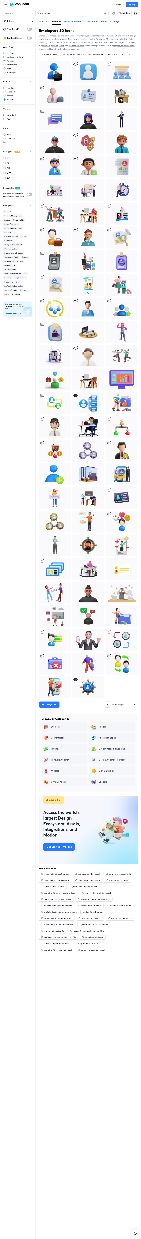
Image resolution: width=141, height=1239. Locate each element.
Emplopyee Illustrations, (49, 49)
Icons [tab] (104, 22)
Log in (119, 5)
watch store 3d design (119, 880)
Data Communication (12, 274)
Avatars (7, 220)
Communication (10, 249)
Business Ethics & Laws (12, 228)
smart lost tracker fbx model (95, 924)
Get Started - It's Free (59, 847)
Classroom (16, 294)
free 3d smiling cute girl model (57, 899)
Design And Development (112, 760)
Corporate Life (18, 220)
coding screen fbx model (89, 874)
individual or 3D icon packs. (101, 42)
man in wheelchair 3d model (98, 893)
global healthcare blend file (56, 880)
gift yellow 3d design (94, 937)
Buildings (7, 278)
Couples (25, 257)
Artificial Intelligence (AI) (13, 286)
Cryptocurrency (20, 278)
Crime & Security (10, 290)
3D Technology (10, 269)
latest (61, 45)
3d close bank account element (58, 905)
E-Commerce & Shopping (112, 749)
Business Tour (9, 232)
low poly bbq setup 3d (54, 931)
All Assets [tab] (43, 22)
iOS (25, 274)
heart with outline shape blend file (88, 931)
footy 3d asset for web (88, 943)
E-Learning (8, 282)
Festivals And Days (60, 760)
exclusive (46, 45)
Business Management (13, 216)
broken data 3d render (91, 905)
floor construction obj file (89, 880)
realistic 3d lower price (54, 886)
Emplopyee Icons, (68, 49)
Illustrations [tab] (92, 22)
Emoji (18, 282)
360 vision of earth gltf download (95, 899)
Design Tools (9, 261)
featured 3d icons (76, 45)
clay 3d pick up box (94, 912)
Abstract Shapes (107, 738)
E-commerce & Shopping (13, 253)
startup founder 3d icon (121, 918)
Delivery (23, 290)
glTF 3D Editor (123, 13)
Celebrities (8, 241)
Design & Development (13, 245)
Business (7, 212)
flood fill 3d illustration (120, 905)
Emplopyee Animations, (124, 45)
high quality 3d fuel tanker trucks (59, 924)
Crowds (20, 261)
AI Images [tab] (115, 22)
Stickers (103, 782)
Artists (23, 236)
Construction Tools (11, 257)
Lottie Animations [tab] (73, 22)
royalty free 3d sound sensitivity (58, 918)
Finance (55, 749)
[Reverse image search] (105, 13)
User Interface (58, 738)
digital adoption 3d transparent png (60, 912)
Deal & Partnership (11, 224)
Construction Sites (11, 236)
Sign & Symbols (107, 771)
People (102, 727)
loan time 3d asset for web (85, 886)
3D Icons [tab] (56, 21)
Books (6, 294)
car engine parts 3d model (93, 950)
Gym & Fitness (58, 782)
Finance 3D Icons (115, 54)
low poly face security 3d (120, 874)
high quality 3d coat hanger (56, 874)
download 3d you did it (91, 918)
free (58, 36)
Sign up (132, 5)
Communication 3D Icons (73, 54)
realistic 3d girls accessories (56, 943)
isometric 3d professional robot (58, 950)
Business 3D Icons (96, 54)
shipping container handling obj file (60, 937)
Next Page (47, 704)
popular (54, 45)
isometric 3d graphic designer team (60, 893)
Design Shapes (10, 265)
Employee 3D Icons (49, 54)
